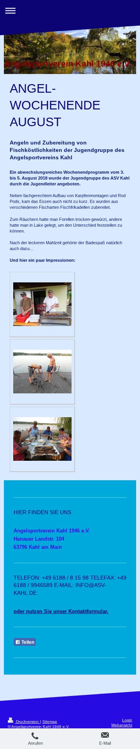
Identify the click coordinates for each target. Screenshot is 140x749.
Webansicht (121, 725)
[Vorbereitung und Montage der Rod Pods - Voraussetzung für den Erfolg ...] (42, 371)
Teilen (27, 642)
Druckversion (27, 721)
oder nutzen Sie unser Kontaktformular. (61, 611)
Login (127, 720)
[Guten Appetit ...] (42, 439)
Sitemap (49, 721)
